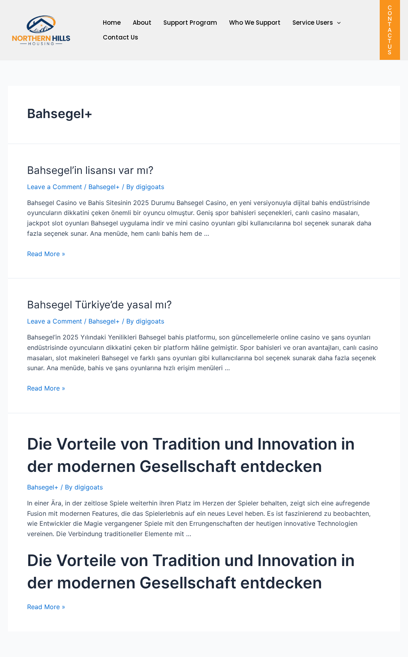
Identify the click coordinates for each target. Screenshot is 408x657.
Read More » (46, 254)
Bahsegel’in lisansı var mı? (90, 170)
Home (112, 22)
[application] (337, 22)
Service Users (312, 22)
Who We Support (254, 22)
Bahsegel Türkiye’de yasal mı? (99, 304)
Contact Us (120, 37)
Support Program (190, 22)
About (142, 22)
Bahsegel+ (104, 187)
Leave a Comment (54, 187)
